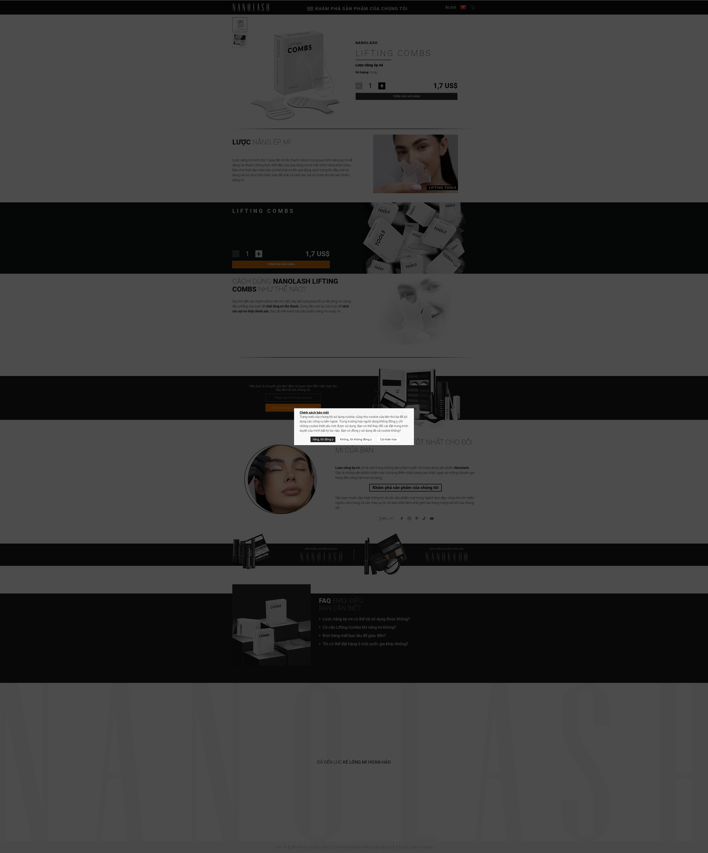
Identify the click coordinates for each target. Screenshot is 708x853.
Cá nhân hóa (388, 439)
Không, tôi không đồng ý (356, 439)
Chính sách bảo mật (314, 412)
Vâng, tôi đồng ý (323, 439)
